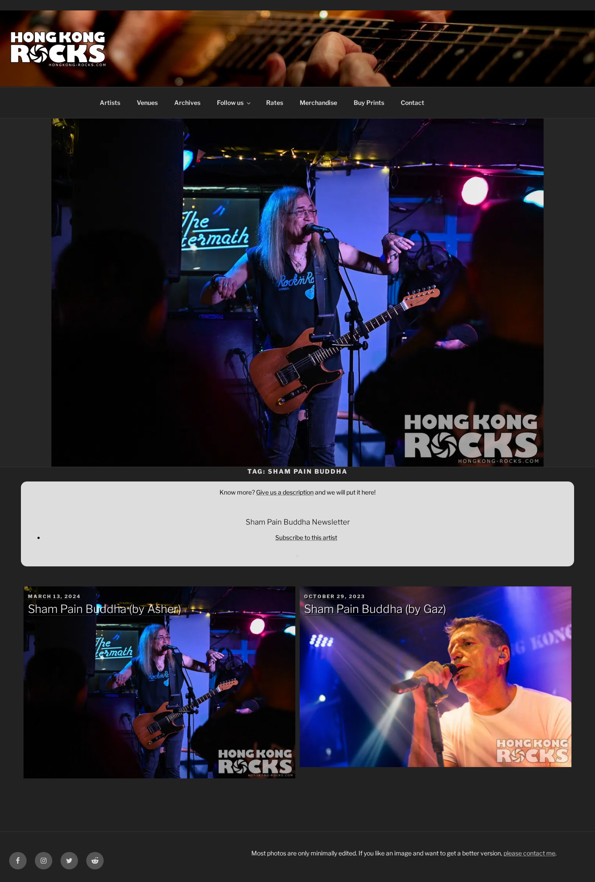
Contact (412, 102)
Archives (187, 102)
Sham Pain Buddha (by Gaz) (375, 609)
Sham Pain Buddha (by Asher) (104, 609)
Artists (110, 102)
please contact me (529, 853)
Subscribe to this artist (306, 537)
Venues (147, 102)
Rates (274, 102)
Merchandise (318, 102)
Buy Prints (369, 102)
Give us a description (285, 492)
